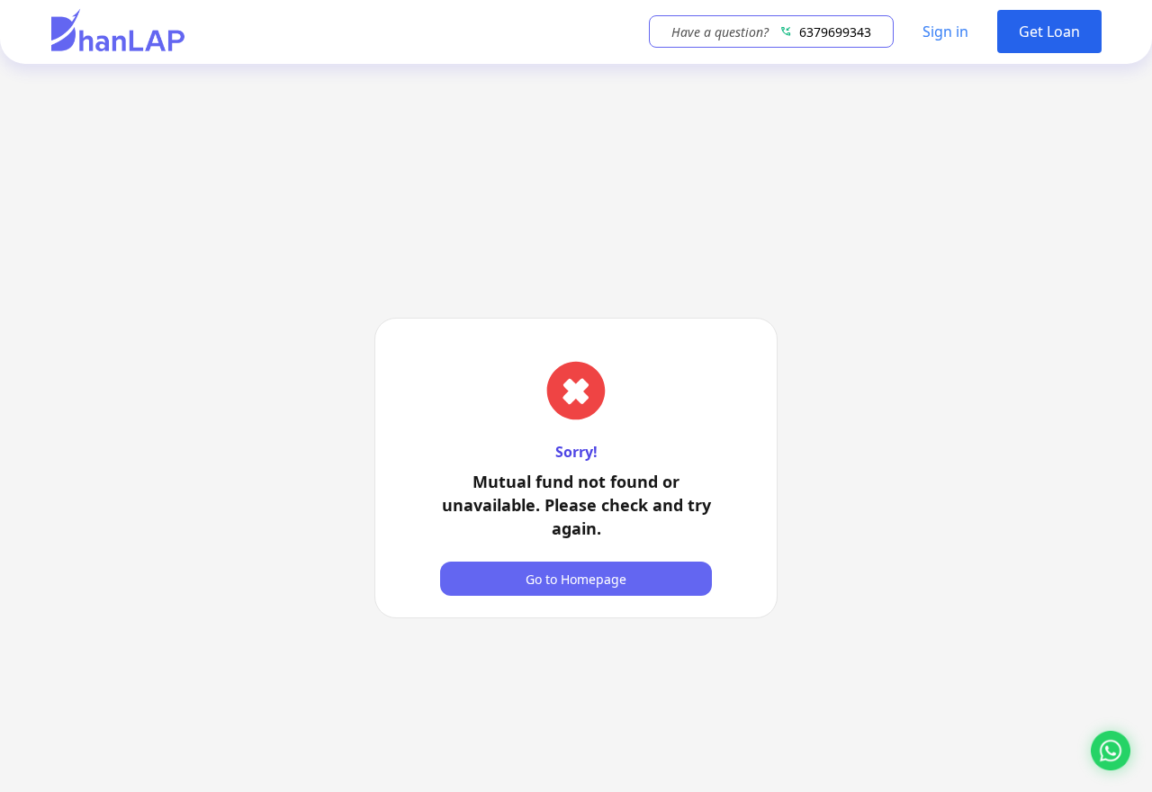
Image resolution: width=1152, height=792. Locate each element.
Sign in (945, 31)
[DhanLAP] (117, 32)
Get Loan (1049, 31)
